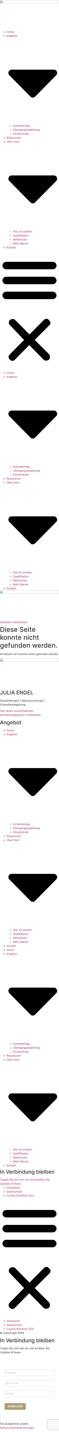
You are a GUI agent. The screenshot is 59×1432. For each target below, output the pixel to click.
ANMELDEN (15, 1406)
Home (10, 31)
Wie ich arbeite (22, 231)
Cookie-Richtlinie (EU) (20, 1195)
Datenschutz (14, 1191)
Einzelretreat (21, 133)
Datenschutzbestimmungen (17, 1427)
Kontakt (11, 247)
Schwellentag (21, 125)
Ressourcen (14, 137)
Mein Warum (20, 243)
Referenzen (20, 239)
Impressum (13, 1187)
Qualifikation (21, 235)
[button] (29, 310)
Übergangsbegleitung (26, 129)
